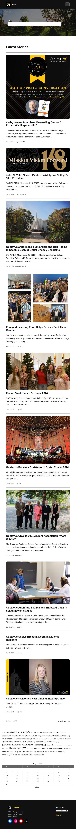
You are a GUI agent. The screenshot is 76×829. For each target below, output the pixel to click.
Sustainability (38, 754)
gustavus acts (52, 742)
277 (15, 721)
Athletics (35, 732)
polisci (13, 751)
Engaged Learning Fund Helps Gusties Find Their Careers (36, 329)
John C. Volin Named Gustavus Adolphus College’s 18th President (37, 177)
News (14, 4)
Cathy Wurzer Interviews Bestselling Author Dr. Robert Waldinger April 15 (34, 124)
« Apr (37, 787)
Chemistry (53, 732)
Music (30, 748)
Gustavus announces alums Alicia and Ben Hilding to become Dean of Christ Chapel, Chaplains (36, 248)
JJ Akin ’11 (22, 142)
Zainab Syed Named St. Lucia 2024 (27, 393)
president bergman (41, 751)
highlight (40, 745)
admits (12, 732)
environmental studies (64, 739)
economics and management (47, 738)
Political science (25, 752)
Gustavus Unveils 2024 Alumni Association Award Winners (36, 537)
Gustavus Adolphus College (17, 744)
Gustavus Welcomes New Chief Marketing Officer (36, 698)
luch (21, 346)
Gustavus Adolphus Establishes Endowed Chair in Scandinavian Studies (36, 609)
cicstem (65, 736)
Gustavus (39, 741)
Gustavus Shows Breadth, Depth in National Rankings (32, 638)
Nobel (45, 748)
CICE (25, 736)
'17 (3, 732)
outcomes (67, 748)
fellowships (20, 742)
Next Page (64, 721)
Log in (58, 815)
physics (5, 751)
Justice (5, 748)
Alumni (24, 732)
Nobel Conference (56, 748)
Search (10, 20)
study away (26, 754)
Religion (61, 751)
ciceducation (33, 735)
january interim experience (63, 745)
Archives (60, 807)
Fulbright (31, 741)
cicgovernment (44, 736)
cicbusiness (6, 736)
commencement (8, 739)
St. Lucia (16, 754)
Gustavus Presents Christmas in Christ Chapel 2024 (37, 467)
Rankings (53, 751)
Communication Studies (24, 739)
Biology (44, 732)
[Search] (65, 24)
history (50, 745)
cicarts (62, 732)
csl (35, 739)
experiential (7, 741)
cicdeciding (16, 736)
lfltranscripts (17, 748)
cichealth (55, 736)
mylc (37, 748)
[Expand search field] (67, 4)
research (7, 754)
